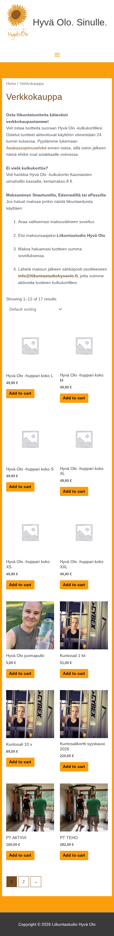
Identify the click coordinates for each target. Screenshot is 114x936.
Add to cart (20, 393)
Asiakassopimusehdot (26, 148)
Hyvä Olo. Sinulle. (70, 22)
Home (11, 84)
